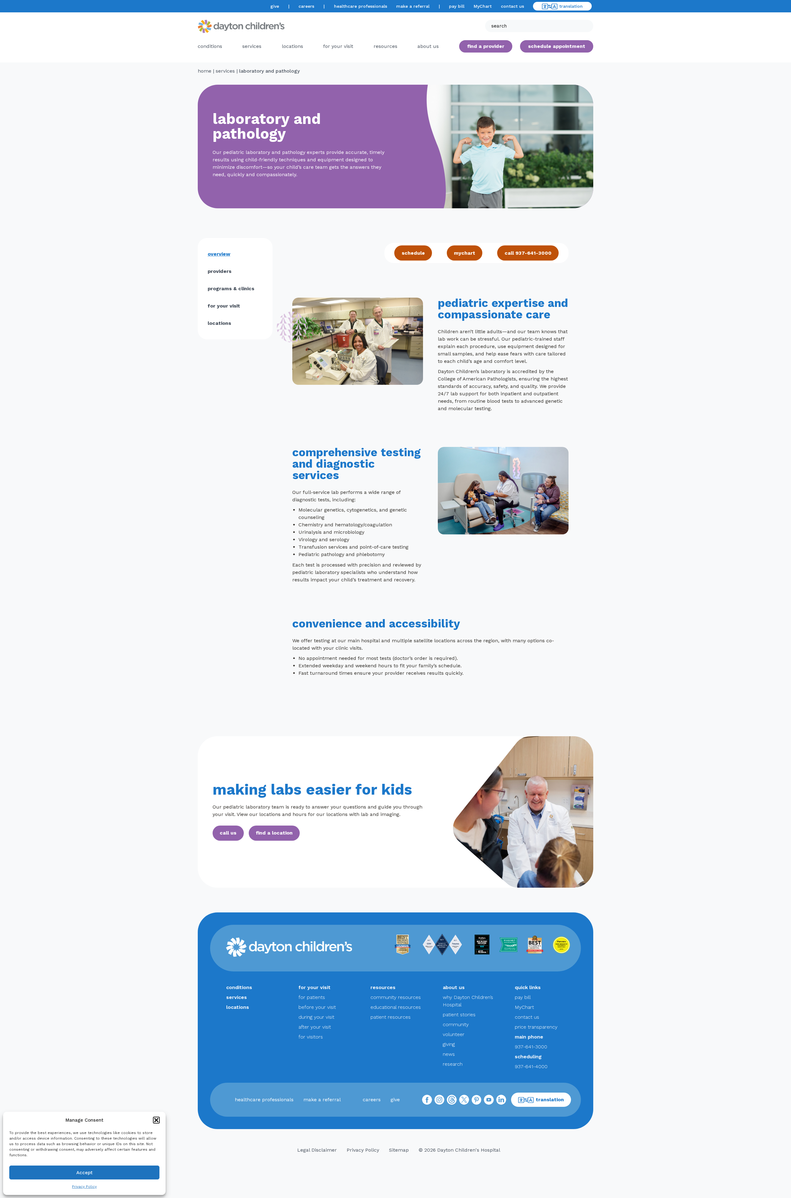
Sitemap (399, 1150)
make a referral (412, 6)
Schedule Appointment (556, 46)
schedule (413, 253)
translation (571, 6)
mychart (464, 253)
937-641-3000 (531, 1047)
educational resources (395, 1007)
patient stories (459, 1014)
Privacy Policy (84, 1186)
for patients (311, 997)
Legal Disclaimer (317, 1150)
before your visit (317, 1007)
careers (306, 6)
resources (385, 46)
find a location (274, 833)
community (456, 1024)
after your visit (314, 1027)
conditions (210, 46)
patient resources (390, 1017)
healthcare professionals (360, 6)
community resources (395, 997)
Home (204, 71)
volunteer (453, 1034)
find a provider (485, 46)
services (251, 46)
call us (228, 833)
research (453, 1064)
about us (454, 987)
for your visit (338, 46)
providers (219, 271)
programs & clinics (231, 288)
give (274, 6)
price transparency (536, 1027)
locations (292, 46)
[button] (156, 1120)
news (449, 1054)
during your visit (316, 1017)
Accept (84, 1172)
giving (449, 1044)
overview (219, 254)
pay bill (456, 6)
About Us (428, 46)
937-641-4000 (531, 1066)
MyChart (483, 6)
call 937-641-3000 (528, 253)
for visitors (310, 1037)
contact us (512, 6)
